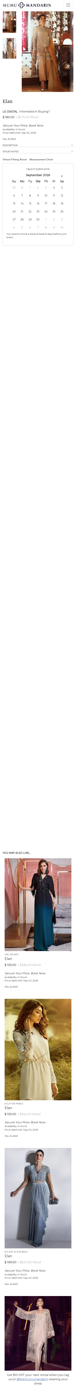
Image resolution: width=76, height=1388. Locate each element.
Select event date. (38, 169)
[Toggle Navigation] (68, 5)
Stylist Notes (11, 151)
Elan (8, 101)
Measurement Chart (41, 159)
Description (10, 145)
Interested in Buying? (34, 111)
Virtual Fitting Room (15, 159)
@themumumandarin (32, 1379)
